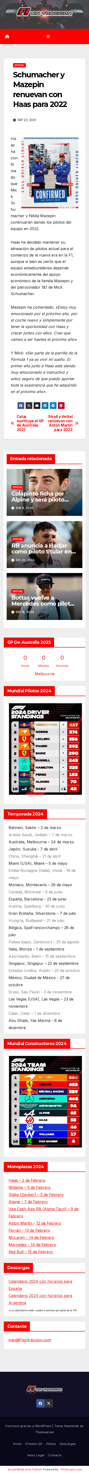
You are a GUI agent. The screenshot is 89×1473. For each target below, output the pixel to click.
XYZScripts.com (71, 1469)
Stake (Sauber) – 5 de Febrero (36, 1194)
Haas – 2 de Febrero (27, 1180)
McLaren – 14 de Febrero (31, 1237)
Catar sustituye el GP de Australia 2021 (30, 423)
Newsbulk (71, 1426)
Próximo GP (33, 1444)
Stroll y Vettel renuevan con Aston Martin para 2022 (60, 423)
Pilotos (51, 1444)
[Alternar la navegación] (48, 36)
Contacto (55, 1455)
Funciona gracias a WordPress (28, 1426)
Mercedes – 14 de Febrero (32, 1244)
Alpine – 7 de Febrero (28, 1201)
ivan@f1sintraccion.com (30, 1339)
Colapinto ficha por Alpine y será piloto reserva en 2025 (37, 499)
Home (17, 1444)
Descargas (68, 1444)
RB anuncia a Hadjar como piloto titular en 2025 (41, 551)
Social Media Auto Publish (25, 1469)
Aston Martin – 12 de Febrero (35, 1223)
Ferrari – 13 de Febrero (29, 1230)
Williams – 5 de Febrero (30, 1187)
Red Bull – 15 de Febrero (31, 1251)
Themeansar (44, 1432)
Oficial (19, 65)
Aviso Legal (35, 1455)
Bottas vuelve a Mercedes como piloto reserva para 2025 (42, 603)
